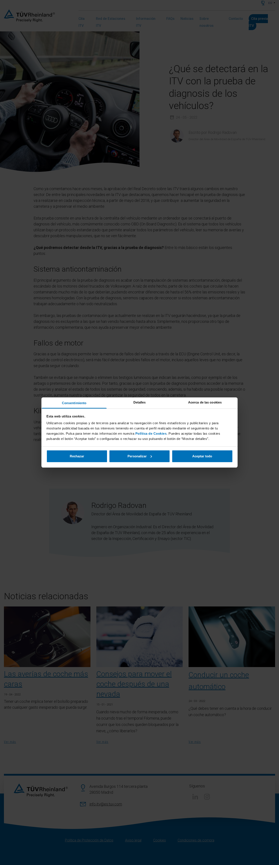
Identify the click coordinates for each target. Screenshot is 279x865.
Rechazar (77, 456)
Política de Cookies (151, 433)
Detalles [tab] (139, 402)
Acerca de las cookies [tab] (205, 402)
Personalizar (137, 456)
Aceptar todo (202, 456)
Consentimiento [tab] (74, 403)
